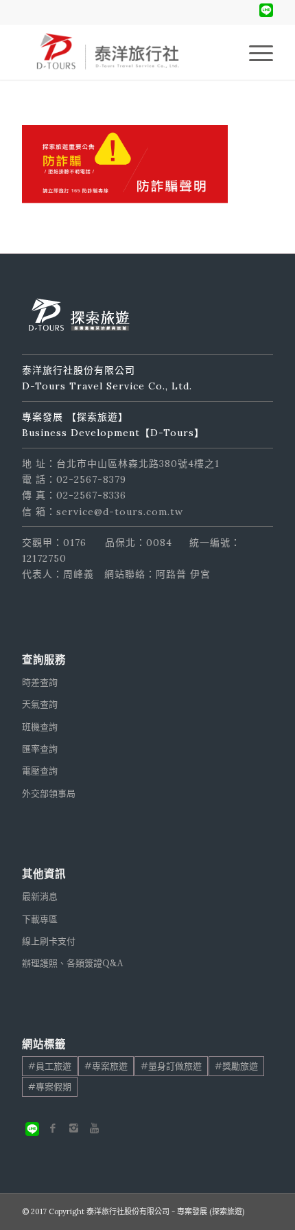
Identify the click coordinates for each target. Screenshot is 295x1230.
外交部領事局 (48, 793)
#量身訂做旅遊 (171, 1066)
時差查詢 (40, 682)
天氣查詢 (40, 704)
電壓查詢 (40, 771)
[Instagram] (73, 1128)
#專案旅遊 (106, 1066)
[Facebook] (53, 1128)
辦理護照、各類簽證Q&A (72, 963)
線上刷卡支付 (48, 941)
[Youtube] (94, 1128)
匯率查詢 (40, 749)
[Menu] (254, 52)
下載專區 (40, 919)
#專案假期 (49, 1087)
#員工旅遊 (49, 1066)
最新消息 (40, 896)
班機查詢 (40, 727)
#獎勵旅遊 (236, 1066)
